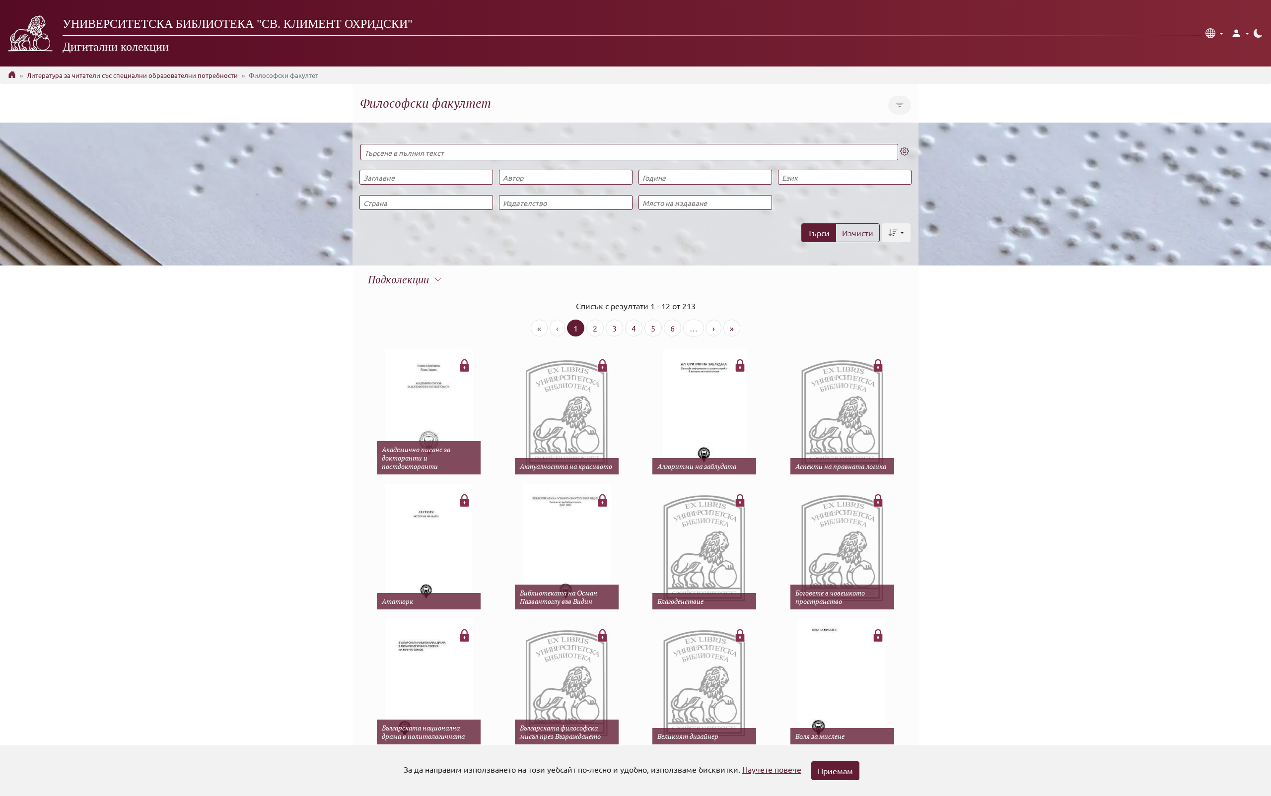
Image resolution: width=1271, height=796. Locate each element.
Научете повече (771, 769)
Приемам (835, 771)
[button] (1214, 33)
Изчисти (857, 233)
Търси (819, 233)
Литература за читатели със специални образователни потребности (132, 75)
